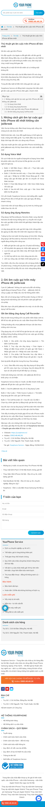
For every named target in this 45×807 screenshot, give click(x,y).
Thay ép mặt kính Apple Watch (13, 789)
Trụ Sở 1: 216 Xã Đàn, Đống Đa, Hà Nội (18, 700)
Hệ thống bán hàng (10, 720)
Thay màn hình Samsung (16, 794)
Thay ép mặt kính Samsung (31, 786)
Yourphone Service (22, 5)
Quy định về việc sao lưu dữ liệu (14, 748)
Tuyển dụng (7, 733)
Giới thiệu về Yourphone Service (14, 759)
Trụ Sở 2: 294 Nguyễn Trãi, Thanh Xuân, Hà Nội (21, 704)
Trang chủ (6, 36)
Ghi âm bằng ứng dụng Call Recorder (20, 112)
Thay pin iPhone (32, 789)
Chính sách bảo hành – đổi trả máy (16, 741)
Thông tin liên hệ (9, 755)
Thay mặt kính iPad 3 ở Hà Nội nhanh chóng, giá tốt (22, 470)
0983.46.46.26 (35, 21)
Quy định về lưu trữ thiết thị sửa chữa (17, 752)
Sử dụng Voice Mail (14, 104)
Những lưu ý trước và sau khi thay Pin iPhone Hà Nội (22, 465)
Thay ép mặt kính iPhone (11, 786)
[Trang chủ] (2, 27)
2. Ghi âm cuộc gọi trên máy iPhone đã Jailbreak (21, 109)
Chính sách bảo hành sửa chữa (14, 737)
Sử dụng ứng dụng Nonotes (17, 107)
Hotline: (23, 681)
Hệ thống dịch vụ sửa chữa (13, 724)
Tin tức (16, 36)
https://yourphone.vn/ (19, 433)
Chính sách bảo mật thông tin (14, 744)
